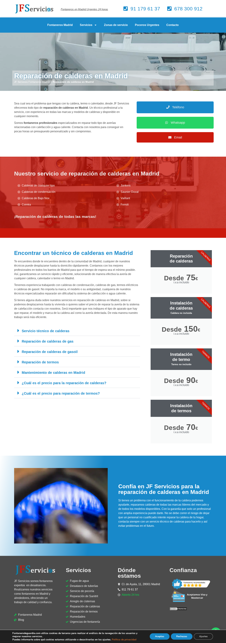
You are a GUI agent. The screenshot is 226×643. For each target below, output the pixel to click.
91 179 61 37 (145, 8)
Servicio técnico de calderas (45, 331)
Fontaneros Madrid (60, 24)
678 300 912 (188, 8)
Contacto (172, 24)
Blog (21, 619)
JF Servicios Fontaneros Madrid (32, 82)
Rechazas (181, 636)
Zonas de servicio (116, 24)
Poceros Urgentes (147, 24)
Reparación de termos (40, 362)
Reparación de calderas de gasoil (50, 352)
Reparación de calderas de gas (47, 341)
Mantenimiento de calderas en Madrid (53, 373)
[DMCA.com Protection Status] (178, 609)
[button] (77, 330)
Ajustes (203, 636)
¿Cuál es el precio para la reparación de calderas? (64, 383)
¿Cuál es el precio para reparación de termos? (61, 393)
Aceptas (159, 636)
